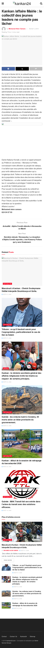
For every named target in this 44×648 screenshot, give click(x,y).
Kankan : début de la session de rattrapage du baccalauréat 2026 (21, 462)
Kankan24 (23, 636)
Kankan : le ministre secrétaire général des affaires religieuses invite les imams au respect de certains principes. (21, 375)
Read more (8, 560)
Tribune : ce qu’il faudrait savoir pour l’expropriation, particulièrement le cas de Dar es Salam (21, 332)
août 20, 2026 (7, 466)
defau (5, 368)
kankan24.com (11, 640)
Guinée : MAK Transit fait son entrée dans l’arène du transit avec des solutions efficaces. (21, 504)
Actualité (7, 284)
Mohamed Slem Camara (17, 29)
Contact (4, 636)
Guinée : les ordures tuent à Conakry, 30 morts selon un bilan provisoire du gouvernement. (20, 419)
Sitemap (32, 636)
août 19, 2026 (7, 510)
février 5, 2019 (33, 29)
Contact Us (13, 636)
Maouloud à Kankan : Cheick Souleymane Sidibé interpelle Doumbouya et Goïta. (21, 290)
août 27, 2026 (7, 294)
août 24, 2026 (7, 382)
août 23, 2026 (7, 425)
